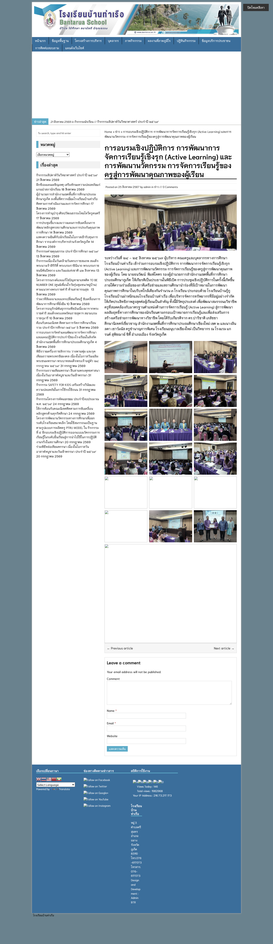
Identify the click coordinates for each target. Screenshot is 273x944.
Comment (113, 678)
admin (147, 187)
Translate (64, 789)
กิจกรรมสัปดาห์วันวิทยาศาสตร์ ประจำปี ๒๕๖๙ (105, 121)
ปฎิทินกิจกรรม (186, 41)
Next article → (224, 648)
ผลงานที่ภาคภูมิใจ (159, 41)
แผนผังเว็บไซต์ (74, 48)
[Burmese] (59, 779)
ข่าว (156, 187)
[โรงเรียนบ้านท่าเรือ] (136, 19)
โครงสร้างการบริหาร (88, 41)
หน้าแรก (40, 41)
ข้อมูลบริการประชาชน (216, 41)
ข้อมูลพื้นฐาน (60, 41)
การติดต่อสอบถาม (47, 48)
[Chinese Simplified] (54, 779)
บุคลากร (113, 41)
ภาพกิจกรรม (133, 41)
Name (111, 710)
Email (111, 723)
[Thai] (43, 779)
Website (112, 736)
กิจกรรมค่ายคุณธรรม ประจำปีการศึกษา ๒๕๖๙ (67, 251)
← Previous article (120, 648)
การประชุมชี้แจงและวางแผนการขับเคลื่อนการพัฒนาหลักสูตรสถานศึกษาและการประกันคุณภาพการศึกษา (68, 227)
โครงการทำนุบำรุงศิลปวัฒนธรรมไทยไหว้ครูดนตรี (68, 213)
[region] (136, 86)
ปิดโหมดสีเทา (255, 7)
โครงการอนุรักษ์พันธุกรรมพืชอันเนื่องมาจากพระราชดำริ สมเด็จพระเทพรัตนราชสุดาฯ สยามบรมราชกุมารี (67, 313)
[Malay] (48, 779)
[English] (38, 779)
